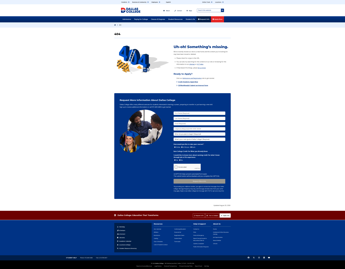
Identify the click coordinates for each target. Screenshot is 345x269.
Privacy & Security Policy (185, 266)
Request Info (204, 19)
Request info (200, 215)
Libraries (122, 237)
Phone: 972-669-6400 (86, 258)
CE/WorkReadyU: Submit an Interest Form (193, 85)
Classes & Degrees (158, 19)
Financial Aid (177, 232)
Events (215, 229)
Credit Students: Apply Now (188, 82)
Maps (190, 11)
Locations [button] (218, 2)
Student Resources (175, 19)
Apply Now (218, 19)
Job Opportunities (218, 237)
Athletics (156, 232)
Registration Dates (179, 235)
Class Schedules (158, 241)
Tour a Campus (213, 215)
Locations (124, 245)
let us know (202, 68)
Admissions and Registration (192, 78)
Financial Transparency (170, 266)
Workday (122, 227)
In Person (186, 147)
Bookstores (157, 235)
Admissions (127, 19)
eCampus (122, 230)
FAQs (194, 232)
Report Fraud (198, 266)
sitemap (192, 64)
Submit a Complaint (198, 243)
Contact (179, 11)
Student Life (190, 19)
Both (193, 147)
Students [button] (124, 2)
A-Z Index (200, 64)
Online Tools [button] (206, 2)
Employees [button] (155, 2)
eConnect (122, 234)
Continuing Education (180, 229)
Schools (215, 243)
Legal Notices (158, 266)
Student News (178, 238)
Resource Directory (128, 248)
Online (178, 147)
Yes (177, 160)
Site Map (206, 266)
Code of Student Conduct (160, 244)
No (182, 160)
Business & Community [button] (139, 2)
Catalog (156, 238)
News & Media (217, 240)
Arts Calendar (157, 229)
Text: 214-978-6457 (101, 258)
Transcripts (177, 241)
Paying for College (141, 19)
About (168, 11)
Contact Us (196, 229)
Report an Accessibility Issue (144, 266)
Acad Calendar (125, 241)
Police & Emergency (198, 235)
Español (168, 2)
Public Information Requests (201, 247)
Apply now (226, 215)
